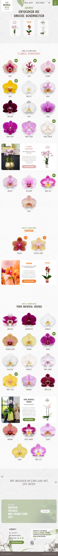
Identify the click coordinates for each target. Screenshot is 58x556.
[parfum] (29, 28)
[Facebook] (22, 538)
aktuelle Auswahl (39, 533)
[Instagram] (20, 538)
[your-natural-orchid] (43, 28)
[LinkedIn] (18, 538)
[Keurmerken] (32, 543)
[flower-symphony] (15, 28)
